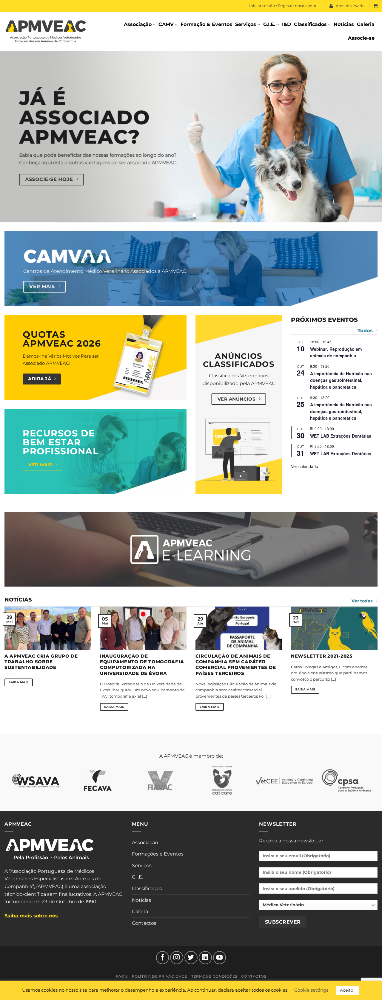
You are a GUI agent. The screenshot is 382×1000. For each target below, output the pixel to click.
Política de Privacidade (159, 976)
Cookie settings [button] (311, 990)
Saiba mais (18, 682)
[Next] (366, 136)
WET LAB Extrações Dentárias (340, 436)
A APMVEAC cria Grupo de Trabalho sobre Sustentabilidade (41, 661)
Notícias (344, 24)
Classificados (310, 24)
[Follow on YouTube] (219, 957)
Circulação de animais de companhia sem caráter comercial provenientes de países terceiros (235, 664)
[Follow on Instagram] (176, 957)
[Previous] (15, 136)
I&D (286, 24)
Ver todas (362, 601)
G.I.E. (269, 24)
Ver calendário (304, 466)
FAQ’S (122, 976)
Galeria (366, 24)
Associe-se (361, 38)
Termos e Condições (214, 976)
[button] (376, 6)
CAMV (166, 24)
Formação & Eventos (206, 24)
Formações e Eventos (158, 854)
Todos (365, 330)
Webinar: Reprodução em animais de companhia (336, 352)
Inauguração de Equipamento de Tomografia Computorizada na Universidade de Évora (142, 664)
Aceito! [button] (347, 990)
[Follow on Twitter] (191, 957)
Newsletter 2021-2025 (321, 656)
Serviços (245, 24)
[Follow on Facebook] (162, 957)
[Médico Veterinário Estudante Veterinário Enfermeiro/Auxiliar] (318, 907)
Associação (138, 24)
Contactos (144, 923)
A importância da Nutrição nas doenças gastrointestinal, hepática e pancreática (341, 380)
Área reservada (350, 6)
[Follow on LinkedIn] (205, 957)
